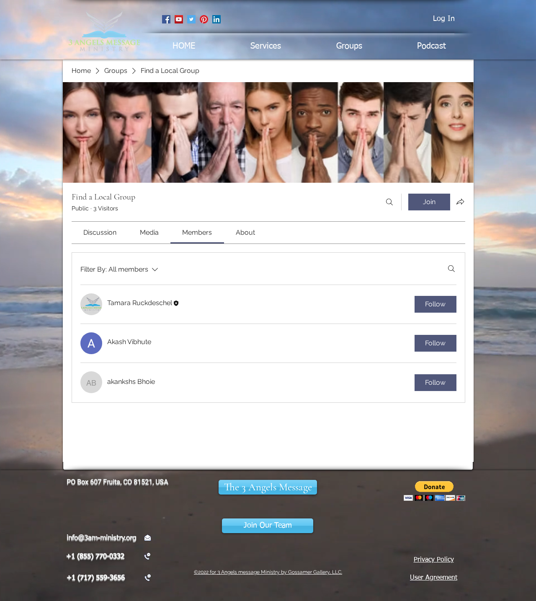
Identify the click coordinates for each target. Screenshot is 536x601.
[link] (99, 232)
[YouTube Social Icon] (179, 19)
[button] (268, 487)
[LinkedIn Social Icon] (216, 19)
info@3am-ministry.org (101, 537)
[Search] (389, 202)
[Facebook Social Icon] (166, 19)
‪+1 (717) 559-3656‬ (96, 578)
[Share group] (460, 202)
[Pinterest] (204, 19)
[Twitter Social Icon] (191, 19)
